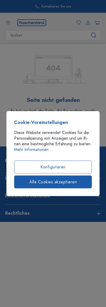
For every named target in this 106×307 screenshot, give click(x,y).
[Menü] (8, 22)
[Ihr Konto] (87, 23)
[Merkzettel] (77, 23)
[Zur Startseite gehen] (31, 22)
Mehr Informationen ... (34, 149)
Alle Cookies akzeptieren (53, 182)
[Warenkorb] (96, 23)
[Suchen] (94, 35)
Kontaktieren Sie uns (56, 6)
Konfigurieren (53, 167)
